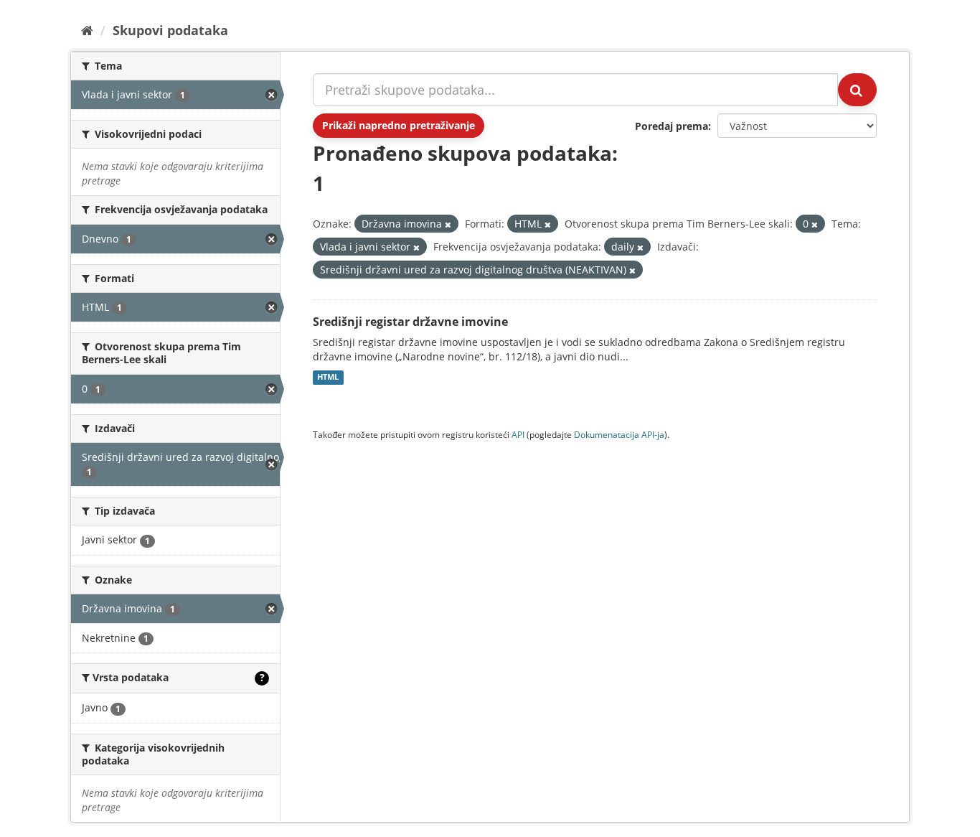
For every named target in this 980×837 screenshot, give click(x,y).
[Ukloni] (448, 224)
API (518, 434)
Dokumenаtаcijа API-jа (619, 434)
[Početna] (87, 30)
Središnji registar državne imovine (410, 321)
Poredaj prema (671, 126)
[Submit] (857, 89)
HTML (328, 378)
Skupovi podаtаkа (170, 30)
